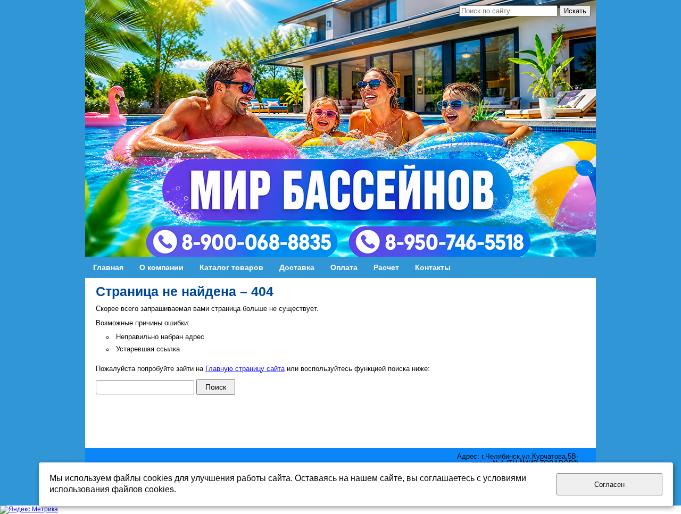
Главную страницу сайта (245, 369)
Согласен (609, 484)
